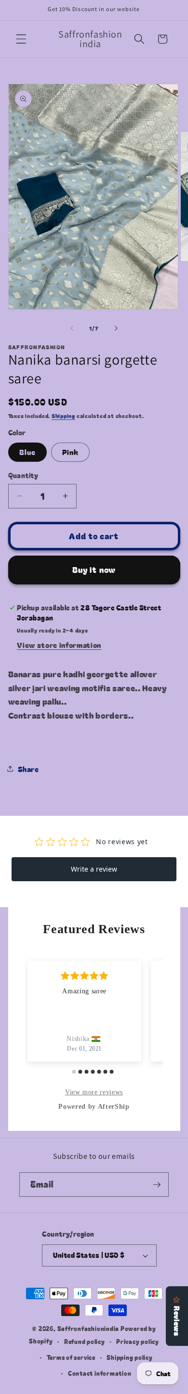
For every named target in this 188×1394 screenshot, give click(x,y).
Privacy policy (137, 1341)
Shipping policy (130, 1357)
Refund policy (84, 1341)
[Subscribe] (156, 1184)
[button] (21, 39)
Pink (70, 451)
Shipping (63, 415)
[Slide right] (116, 328)
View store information (59, 644)
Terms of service (71, 1357)
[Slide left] (71, 328)
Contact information (100, 1373)
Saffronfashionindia (88, 1328)
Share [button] (28, 768)
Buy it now (94, 569)
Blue (27, 451)
